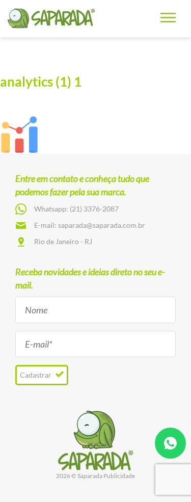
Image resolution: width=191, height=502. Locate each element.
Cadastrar (36, 375)
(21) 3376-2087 (94, 208)
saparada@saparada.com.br (101, 225)
